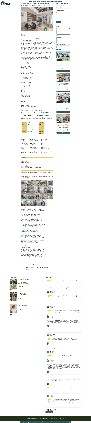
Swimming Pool (33, 151)
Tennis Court (43, 151)
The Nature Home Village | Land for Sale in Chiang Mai (35, 270)
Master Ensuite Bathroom (45, 144)
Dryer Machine (43, 140)
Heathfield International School (26, 232)
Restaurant (22, 148)
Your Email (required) (60, 10)
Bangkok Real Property (37, 418)
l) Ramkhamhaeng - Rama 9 (36, 5)
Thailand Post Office (34, 152)
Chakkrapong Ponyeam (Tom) (23, 279)
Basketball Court (23, 139)
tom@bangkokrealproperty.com (23, 283)
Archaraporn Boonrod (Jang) (23, 304)
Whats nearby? (23, 35)
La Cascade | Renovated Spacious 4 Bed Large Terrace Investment (63, 84)
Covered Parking (44, 139)
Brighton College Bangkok (28, 49)
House (27, 5)
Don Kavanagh (21, 291)
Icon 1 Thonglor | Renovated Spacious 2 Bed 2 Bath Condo (63, 104)
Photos (22, 34)
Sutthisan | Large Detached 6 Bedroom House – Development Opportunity (63, 62)
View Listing (63, 70)
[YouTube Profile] (10, 289)
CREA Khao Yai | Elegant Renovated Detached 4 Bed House (63, 125)
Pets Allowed (43, 147)
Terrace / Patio (23, 152)
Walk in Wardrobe (44, 152)
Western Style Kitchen (35, 153)
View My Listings (21, 286)
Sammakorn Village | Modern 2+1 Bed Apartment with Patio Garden (37, 267)
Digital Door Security (24, 140)
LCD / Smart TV (33, 144)
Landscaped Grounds (24, 144)
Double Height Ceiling (35, 140)
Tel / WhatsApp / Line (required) (61, 7)
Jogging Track (33, 143)
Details (22, 33)
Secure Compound (34, 148)
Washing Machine (24, 153)
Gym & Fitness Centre (24, 143)
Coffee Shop (33, 139)
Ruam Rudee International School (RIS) (27, 237)
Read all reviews (49, 412)
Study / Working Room (24, 151)
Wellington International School (26, 235)
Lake (42, 143)
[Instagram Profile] (11, 289)
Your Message (58, 12)
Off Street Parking (34, 147)
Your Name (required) (60, 5)
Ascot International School (25, 231)
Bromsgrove (50, 48)
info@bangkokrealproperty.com (39, 117)
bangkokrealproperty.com (22, 297)
